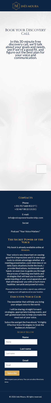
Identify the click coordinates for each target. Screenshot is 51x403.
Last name (25, 348)
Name (25, 337)
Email (25, 360)
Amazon (25, 250)
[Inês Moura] (25, 5)
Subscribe (12, 373)
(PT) (25, 205)
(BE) (25, 209)
